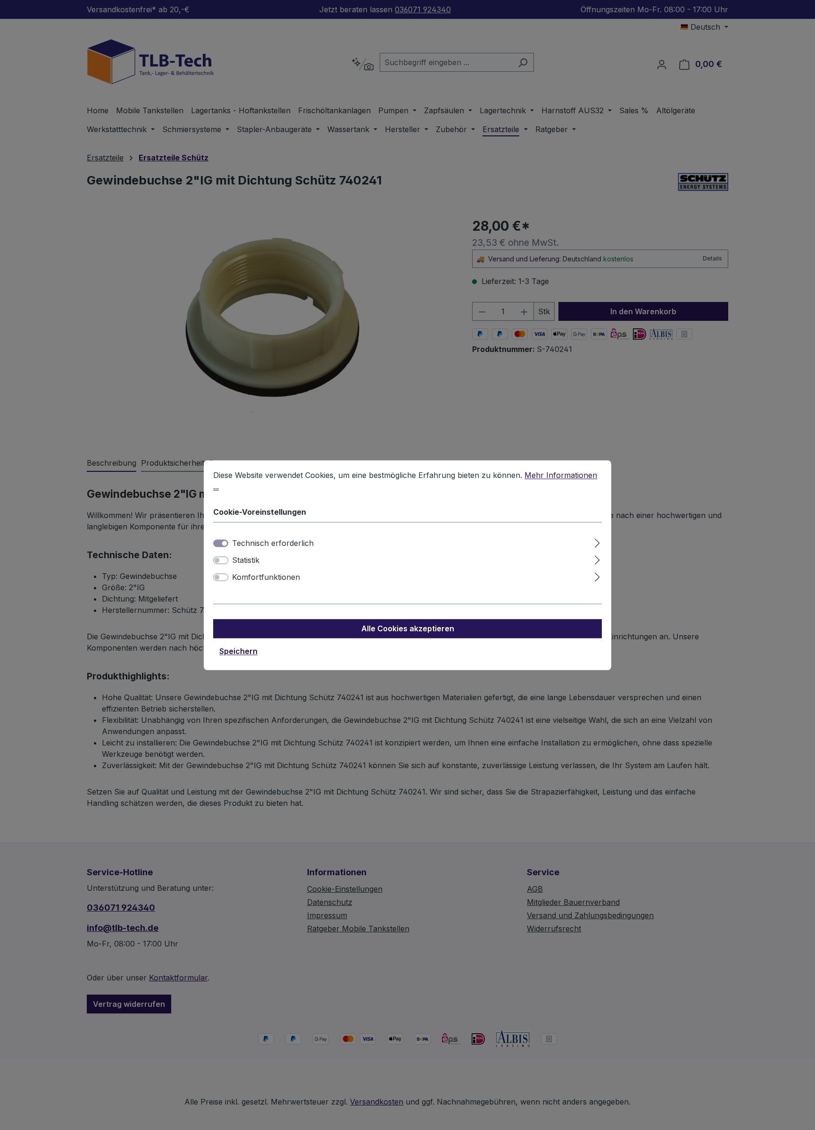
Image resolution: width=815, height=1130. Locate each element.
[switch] (220, 560)
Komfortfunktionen (266, 577)
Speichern (238, 651)
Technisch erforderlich (273, 543)
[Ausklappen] (597, 541)
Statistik (245, 560)
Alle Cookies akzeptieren (407, 628)
